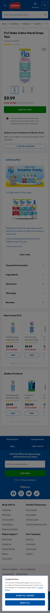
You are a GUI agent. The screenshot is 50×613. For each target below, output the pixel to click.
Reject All (25, 603)
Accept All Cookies (25, 596)
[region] (25, 593)
